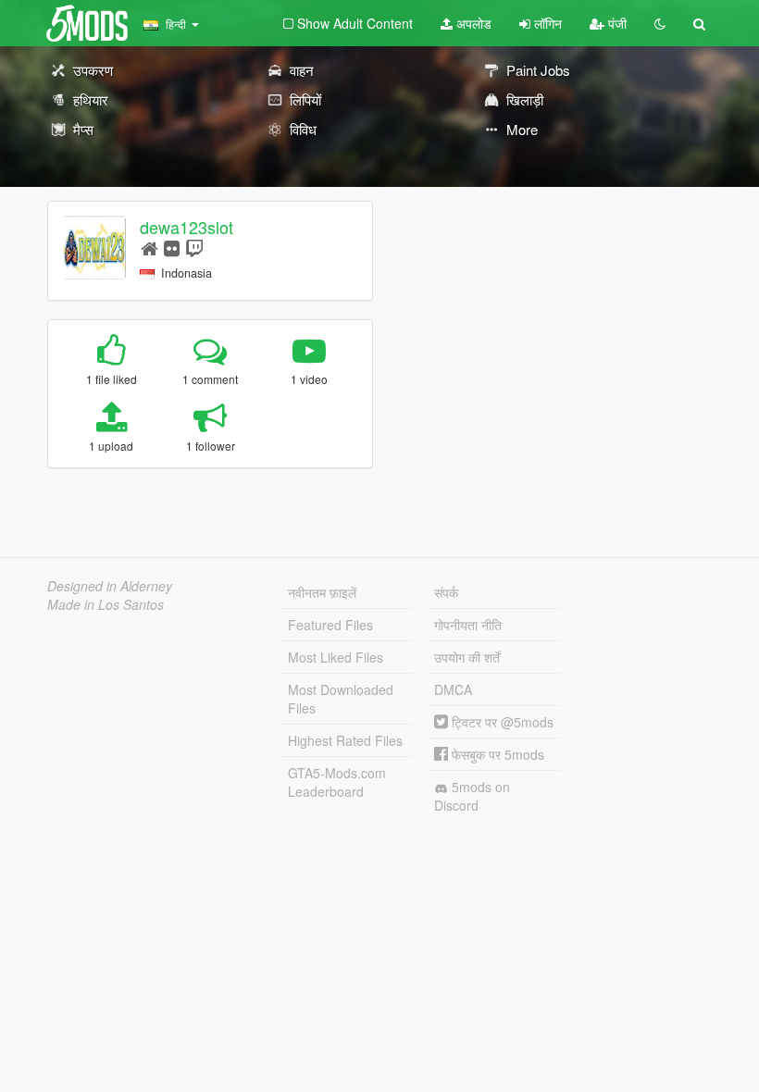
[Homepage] (149, 247)
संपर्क (446, 592)
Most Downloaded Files (340, 698)
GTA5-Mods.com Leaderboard (337, 781)
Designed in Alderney (109, 586)
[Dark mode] (660, 23)
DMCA (453, 689)
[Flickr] (171, 247)
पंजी (615, 23)
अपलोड (472, 23)
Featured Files (330, 624)
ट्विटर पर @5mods (501, 722)
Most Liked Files (335, 657)
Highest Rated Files (345, 740)
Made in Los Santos (105, 604)
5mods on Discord (472, 795)
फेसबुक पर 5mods (496, 754)
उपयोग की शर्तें (467, 657)
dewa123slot (186, 227)
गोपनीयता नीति (468, 624)
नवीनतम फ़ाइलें (322, 592)
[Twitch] (194, 247)
